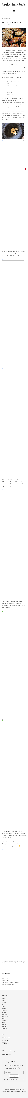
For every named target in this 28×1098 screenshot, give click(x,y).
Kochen (6, 961)
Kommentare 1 (12, 24)
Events (3, 1006)
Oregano (6, 962)
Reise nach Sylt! (5, 980)
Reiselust (4, 1022)
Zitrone (24, 962)
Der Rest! (4, 1002)
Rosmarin (12, 962)
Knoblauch (23, 961)
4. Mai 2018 (4, 24)
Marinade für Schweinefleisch (11, 22)
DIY (2, 1004)
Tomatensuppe (5, 978)
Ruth (9, 24)
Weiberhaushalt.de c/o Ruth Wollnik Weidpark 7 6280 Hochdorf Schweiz (6, 1041)
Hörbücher (4, 1012)
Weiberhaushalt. (10, 1089)
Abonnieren (14, 1076)
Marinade (3, 962)
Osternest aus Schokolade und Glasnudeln (11, 982)
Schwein (16, 962)
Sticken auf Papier (6, 976)
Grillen (20, 961)
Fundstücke (4, 1010)
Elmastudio (23, 1091)
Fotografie (4, 1008)
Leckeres (9, 961)
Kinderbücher (5, 1014)
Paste (10, 962)
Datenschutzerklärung (6, 1054)
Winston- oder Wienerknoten (8, 984)
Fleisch (17, 961)
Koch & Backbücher (6, 1016)
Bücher (3, 1000)
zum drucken (4, 1028)
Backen (3, 998)
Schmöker (4, 1024)
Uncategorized (5, 1026)
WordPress (10, 1091)
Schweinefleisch (20, 962)
